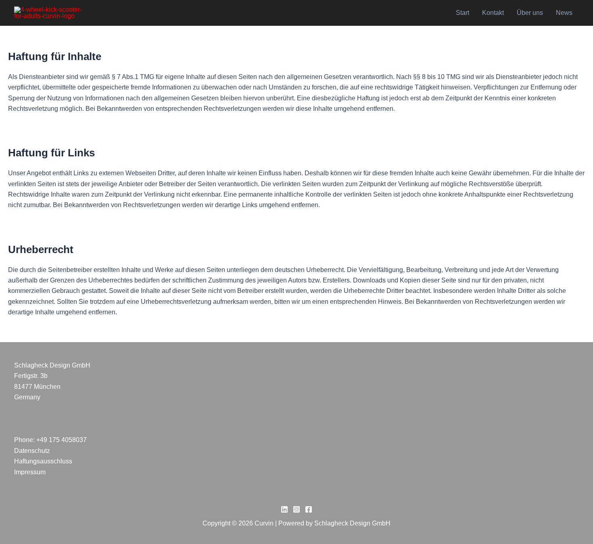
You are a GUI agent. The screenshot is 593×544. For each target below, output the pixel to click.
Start (462, 12)
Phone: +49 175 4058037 (50, 439)
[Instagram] (296, 509)
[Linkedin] (284, 509)
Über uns (530, 12)
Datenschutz (32, 450)
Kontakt (493, 12)
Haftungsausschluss (43, 461)
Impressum (30, 472)
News (564, 12)
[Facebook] (308, 509)
